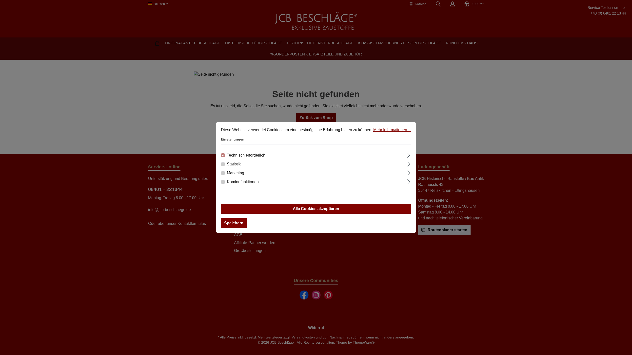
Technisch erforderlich (246, 155)
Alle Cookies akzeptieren (316, 209)
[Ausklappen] (408, 154)
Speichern (233, 223)
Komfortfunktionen (243, 182)
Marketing (235, 173)
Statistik (234, 164)
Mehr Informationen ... (392, 130)
